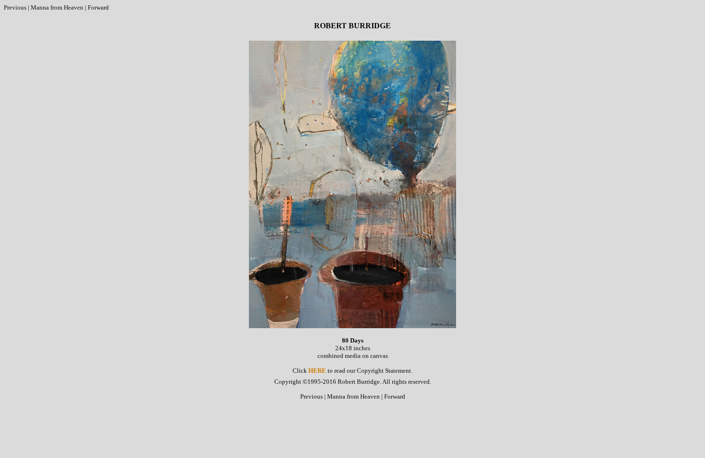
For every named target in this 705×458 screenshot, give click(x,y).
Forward (98, 7)
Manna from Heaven (57, 7)
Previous (15, 7)
